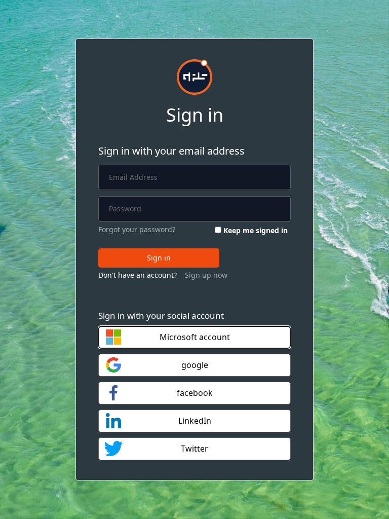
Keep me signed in (255, 230)
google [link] (194, 364)
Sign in (159, 258)
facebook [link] (195, 392)
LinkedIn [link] (194, 420)
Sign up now (206, 275)
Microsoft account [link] (195, 337)
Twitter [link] (194, 448)
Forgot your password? (136, 229)
